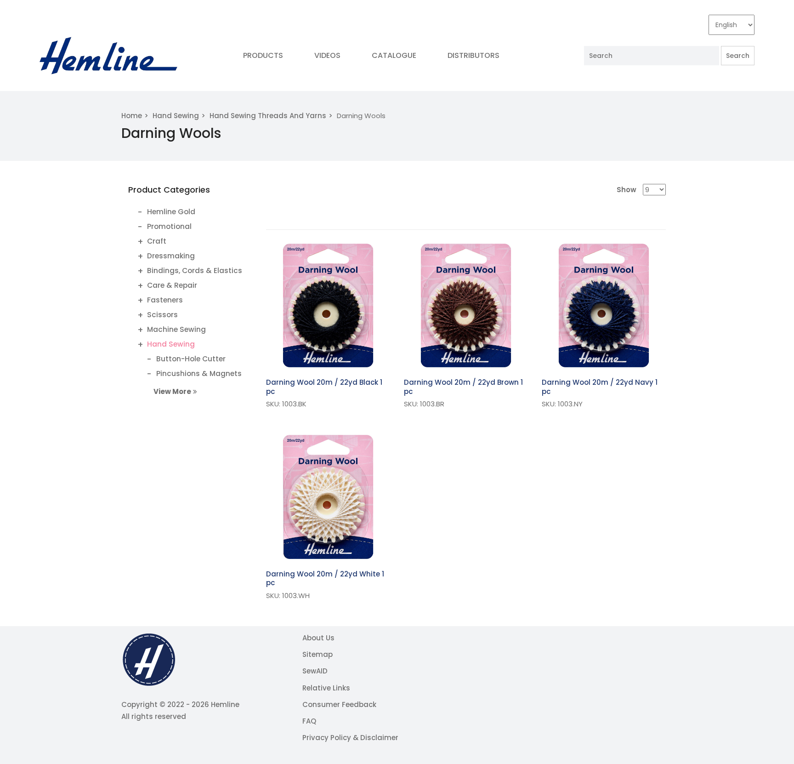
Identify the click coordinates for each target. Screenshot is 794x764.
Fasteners (165, 300)
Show (626, 189)
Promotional (169, 226)
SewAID (315, 671)
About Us (318, 638)
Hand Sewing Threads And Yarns (268, 115)
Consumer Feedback (339, 704)
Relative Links (326, 688)
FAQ (309, 721)
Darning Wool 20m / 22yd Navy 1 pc (600, 386)
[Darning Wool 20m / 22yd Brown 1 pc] (466, 306)
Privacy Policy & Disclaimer (350, 737)
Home (131, 115)
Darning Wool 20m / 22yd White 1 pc (325, 578)
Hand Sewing (176, 115)
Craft (156, 241)
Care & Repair (172, 285)
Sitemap (317, 654)
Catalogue (394, 55)
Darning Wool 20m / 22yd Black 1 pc (324, 386)
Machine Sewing (176, 329)
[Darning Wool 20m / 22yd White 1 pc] (328, 497)
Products (263, 55)
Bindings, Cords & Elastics (194, 270)
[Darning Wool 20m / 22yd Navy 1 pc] (604, 306)
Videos (327, 55)
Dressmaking (171, 256)
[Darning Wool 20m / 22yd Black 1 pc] (328, 306)
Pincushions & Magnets (199, 373)
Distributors (473, 55)
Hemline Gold (171, 212)
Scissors (162, 314)
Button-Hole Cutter (191, 359)
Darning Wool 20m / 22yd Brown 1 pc (463, 386)
